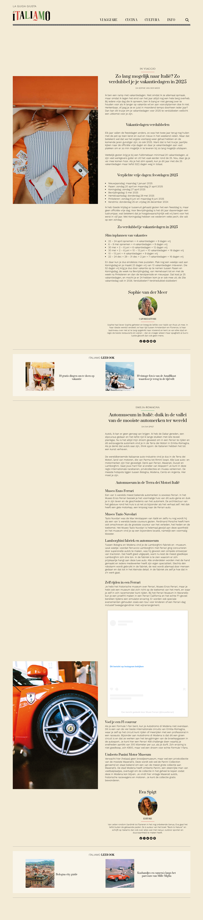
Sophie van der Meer (149, 88)
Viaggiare (108, 19)
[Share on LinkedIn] (154, 341)
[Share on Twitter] (148, 341)
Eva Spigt (149, 427)
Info (171, 19)
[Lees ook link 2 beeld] (120, 390)
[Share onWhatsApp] (151, 341)
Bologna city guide (66, 874)
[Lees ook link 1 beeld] (40, 390)
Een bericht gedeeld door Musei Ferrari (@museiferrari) (147, 712)
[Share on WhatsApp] (141, 341)
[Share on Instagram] (144, 341)
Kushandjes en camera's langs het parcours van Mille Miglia (156, 875)
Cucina (131, 19)
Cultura (152, 19)
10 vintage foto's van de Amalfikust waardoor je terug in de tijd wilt (156, 378)
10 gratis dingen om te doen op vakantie (76, 378)
